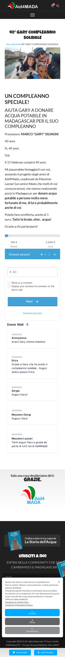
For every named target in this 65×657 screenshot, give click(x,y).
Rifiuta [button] (32, 622)
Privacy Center (51, 641)
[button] (58, 6)
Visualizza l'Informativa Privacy (19, 605)
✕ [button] (59, 581)
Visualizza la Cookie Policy (17, 602)
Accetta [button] (32, 613)
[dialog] (32, 607)
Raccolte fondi (14, 44)
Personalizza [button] (32, 631)
